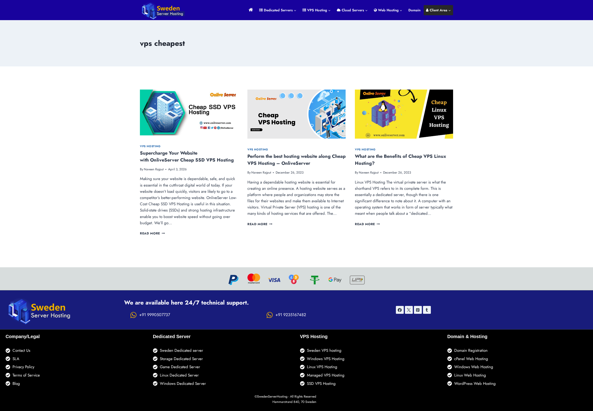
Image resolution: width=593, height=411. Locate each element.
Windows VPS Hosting (325, 358)
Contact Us (21, 350)
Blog (16, 383)
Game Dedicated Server (180, 367)
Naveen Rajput (154, 169)
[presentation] (189, 112)
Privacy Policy (23, 367)
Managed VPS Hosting (325, 375)
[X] (409, 310)
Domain (414, 10)
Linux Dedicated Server (179, 375)
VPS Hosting (150, 146)
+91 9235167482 (290, 315)
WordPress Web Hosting (475, 383)
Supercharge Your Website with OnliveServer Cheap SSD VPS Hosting (187, 156)
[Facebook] (400, 310)
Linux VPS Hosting (322, 367)
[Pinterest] (418, 310)
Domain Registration (471, 350)
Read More (152, 233)
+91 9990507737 (154, 315)
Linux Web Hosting (470, 375)
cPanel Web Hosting (471, 358)
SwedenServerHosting (272, 396)
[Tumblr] (427, 310)
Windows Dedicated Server (183, 383)
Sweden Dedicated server (181, 350)
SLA (16, 358)
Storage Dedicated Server (181, 358)
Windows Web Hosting (473, 367)
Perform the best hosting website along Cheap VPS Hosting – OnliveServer (296, 160)
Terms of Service (26, 375)
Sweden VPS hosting (324, 350)
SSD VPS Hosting (321, 383)
